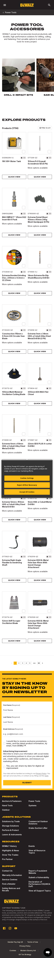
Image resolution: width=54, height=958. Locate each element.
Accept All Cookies (27, 492)
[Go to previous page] (11, 663)
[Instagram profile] (10, 928)
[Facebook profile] (4, 928)
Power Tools (10, 12)
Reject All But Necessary (27, 485)
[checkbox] (23, 151)
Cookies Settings (27, 478)
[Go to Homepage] (27, 5)
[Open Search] (49, 5)
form (46, 776)
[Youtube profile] (16, 928)
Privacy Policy (41, 773)
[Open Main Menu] (4, 5)
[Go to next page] (42, 663)
